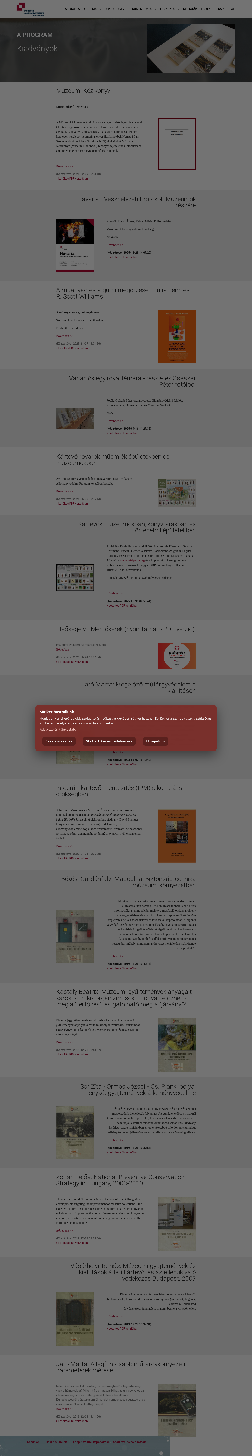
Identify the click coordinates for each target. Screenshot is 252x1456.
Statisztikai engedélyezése (109, 741)
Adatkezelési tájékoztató (58, 729)
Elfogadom (155, 741)
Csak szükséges (58, 741)
